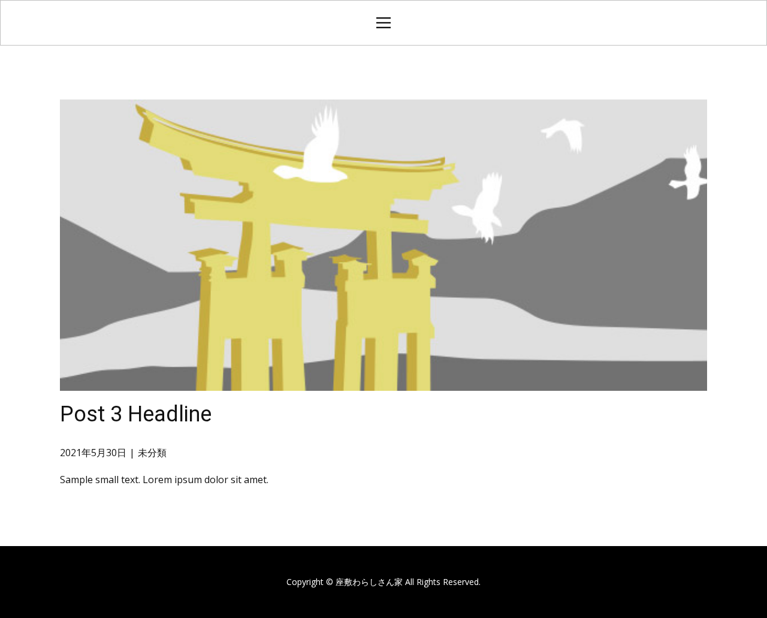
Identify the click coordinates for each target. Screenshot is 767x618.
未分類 (152, 452)
